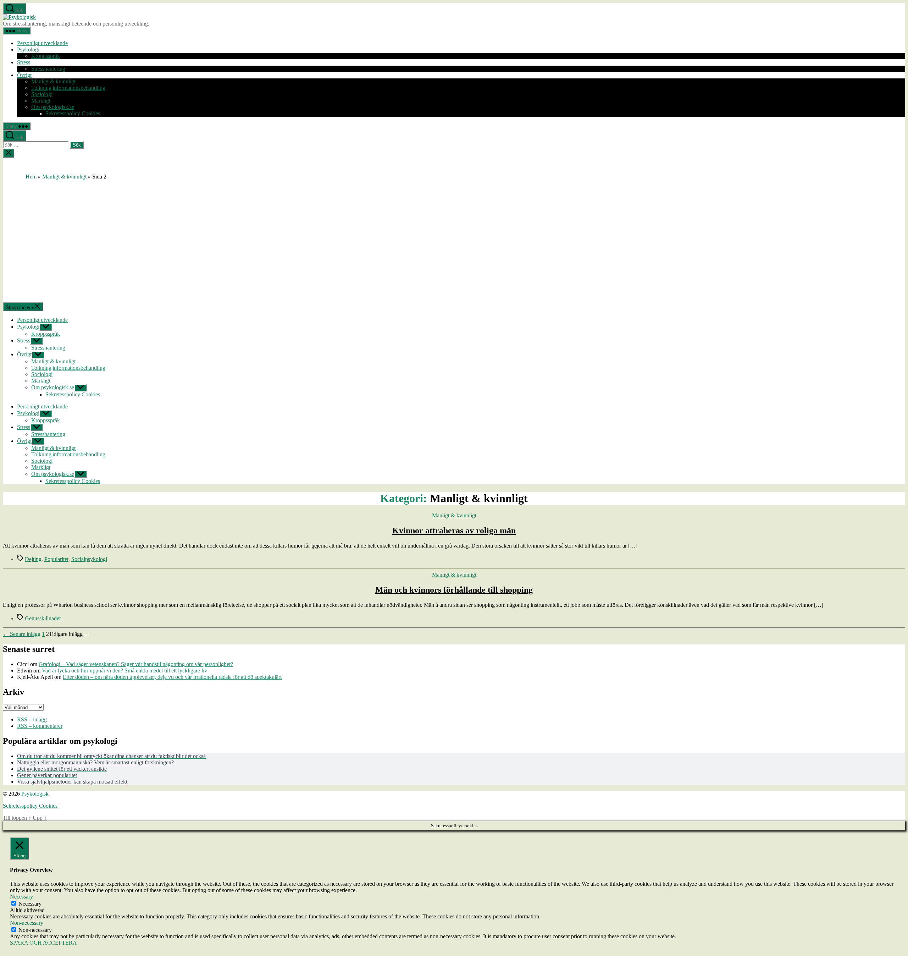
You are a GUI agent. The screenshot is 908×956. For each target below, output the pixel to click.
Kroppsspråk (45, 56)
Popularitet (56, 559)
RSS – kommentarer (39, 726)
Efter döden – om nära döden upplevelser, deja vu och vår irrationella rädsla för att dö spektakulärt (172, 677)
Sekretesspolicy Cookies (72, 113)
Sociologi (41, 94)
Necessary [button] (21, 897)
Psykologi (28, 49)
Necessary (29, 904)
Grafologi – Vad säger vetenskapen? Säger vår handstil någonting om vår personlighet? (136, 664)
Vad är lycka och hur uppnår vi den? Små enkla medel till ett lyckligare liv (124, 670)
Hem (31, 177)
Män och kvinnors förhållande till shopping (454, 589)
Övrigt (24, 75)
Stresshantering (48, 69)
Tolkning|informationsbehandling (68, 88)
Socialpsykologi (89, 559)
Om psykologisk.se (52, 107)
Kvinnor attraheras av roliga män (454, 530)
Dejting (33, 559)
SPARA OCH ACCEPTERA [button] (43, 943)
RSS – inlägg (32, 719)
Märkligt (40, 101)
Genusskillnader (43, 618)
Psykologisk (35, 794)
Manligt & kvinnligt (53, 81)
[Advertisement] (454, 233)
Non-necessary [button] (26, 923)
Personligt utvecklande (42, 43)
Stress (23, 62)
